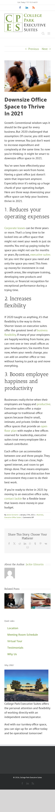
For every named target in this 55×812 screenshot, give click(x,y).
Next (45, 49)
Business (40, 515)
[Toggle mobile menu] (49, 33)
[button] (6, 601)
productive (43, 404)
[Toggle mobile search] (43, 33)
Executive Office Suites (12, 517)
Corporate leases (14, 228)
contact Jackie (13, 498)
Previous (33, 49)
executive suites (40, 254)
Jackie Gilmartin (12, 515)
